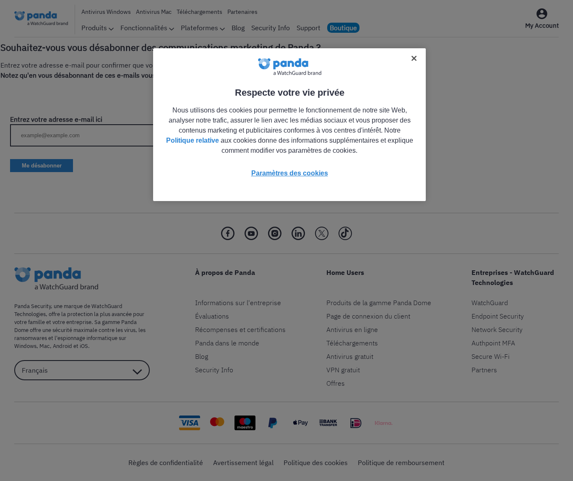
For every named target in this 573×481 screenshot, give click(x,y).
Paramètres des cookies (289, 173)
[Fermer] (414, 58)
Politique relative (192, 140)
